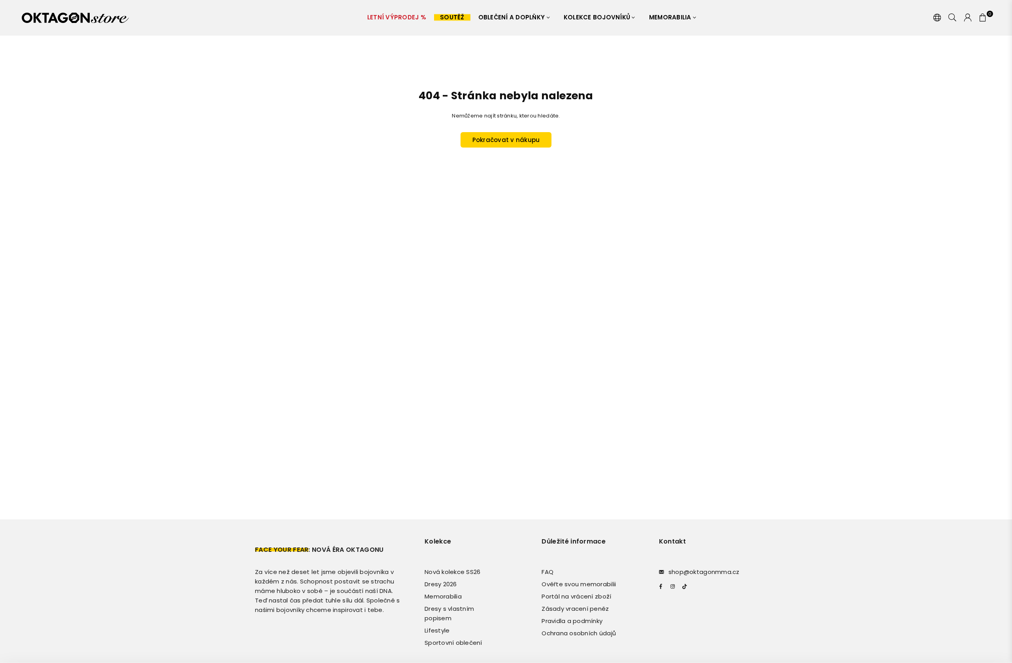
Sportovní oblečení (453, 642)
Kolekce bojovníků (598, 17)
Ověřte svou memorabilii (579, 584)
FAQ (547, 572)
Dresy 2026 (441, 584)
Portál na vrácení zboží (576, 596)
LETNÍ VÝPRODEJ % (396, 17)
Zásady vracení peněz (575, 608)
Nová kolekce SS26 (452, 572)
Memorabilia (671, 17)
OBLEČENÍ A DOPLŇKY (512, 17)
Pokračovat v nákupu (506, 140)
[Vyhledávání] (952, 18)
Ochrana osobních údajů (579, 633)
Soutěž (452, 17)
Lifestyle (437, 630)
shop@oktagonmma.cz (704, 572)
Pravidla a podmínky (572, 621)
